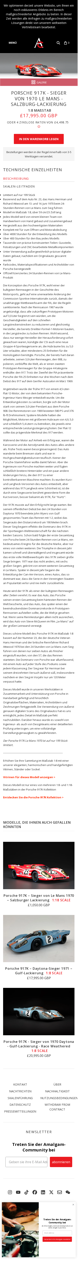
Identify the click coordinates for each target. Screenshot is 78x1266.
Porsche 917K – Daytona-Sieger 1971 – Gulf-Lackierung (38, 970)
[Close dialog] (73, 1204)
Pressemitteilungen (20, 1111)
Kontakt (20, 1084)
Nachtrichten (20, 1091)
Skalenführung (20, 1098)
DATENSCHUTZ (20, 1105)
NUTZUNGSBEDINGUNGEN (59, 1098)
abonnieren (61, 1162)
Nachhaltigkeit (57, 1091)
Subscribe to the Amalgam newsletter (57, 1239)
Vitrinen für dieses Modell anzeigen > (29, 777)
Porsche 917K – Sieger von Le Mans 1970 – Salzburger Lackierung (39, 897)
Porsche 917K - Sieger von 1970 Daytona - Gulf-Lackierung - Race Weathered (39, 1046)
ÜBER (57, 1084)
